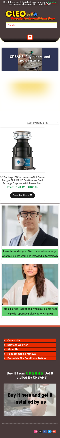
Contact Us (13, 340)
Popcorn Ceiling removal (21, 353)
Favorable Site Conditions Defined (27, 358)
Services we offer (17, 344)
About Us (12, 349)
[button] (30, 37)
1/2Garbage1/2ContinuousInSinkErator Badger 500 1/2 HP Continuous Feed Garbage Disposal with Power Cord (22, 180)
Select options (21, 195)
